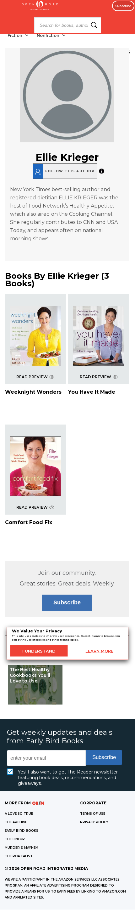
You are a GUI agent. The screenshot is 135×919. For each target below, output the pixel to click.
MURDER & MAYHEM (21, 848)
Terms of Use (92, 814)
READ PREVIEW (32, 376)
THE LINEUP (15, 839)
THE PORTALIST (19, 856)
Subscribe (123, 6)
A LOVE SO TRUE (19, 814)
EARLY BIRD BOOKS (21, 831)
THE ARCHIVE (16, 822)
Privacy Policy (94, 822)
